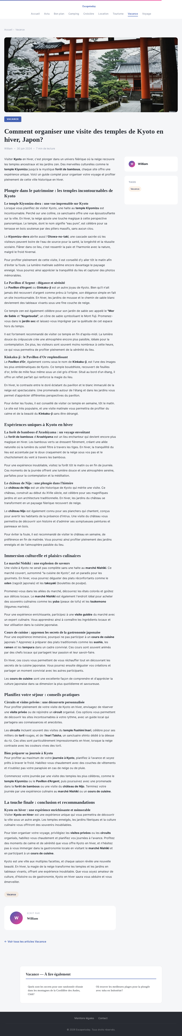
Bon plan (59, 13)
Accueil (35, 13)
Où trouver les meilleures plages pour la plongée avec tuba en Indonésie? (123, 988)
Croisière (88, 13)
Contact (103, 1018)
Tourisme (118, 13)
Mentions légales (84, 1018)
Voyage (146, 13)
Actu (47, 13)
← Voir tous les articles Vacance (25, 941)
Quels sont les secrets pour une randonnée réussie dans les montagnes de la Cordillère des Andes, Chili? (55, 990)
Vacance (133, 13)
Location (103, 13)
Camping (73, 13)
